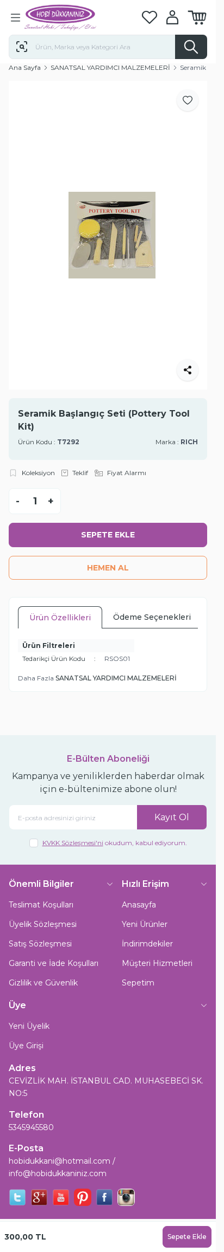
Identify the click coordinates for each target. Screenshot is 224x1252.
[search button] (191, 47)
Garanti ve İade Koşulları (53, 951)
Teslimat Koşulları (41, 893)
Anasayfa (139, 893)
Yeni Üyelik (29, 1014)
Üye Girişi (26, 1034)
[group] (108, 229)
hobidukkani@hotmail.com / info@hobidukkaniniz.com (62, 1155)
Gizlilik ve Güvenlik (43, 971)
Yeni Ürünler (144, 912)
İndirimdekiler (147, 932)
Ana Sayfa (25, 67)
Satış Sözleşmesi (40, 932)
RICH (189, 429)
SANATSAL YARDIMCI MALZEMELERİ (110, 67)
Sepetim (138, 971)
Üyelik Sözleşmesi (43, 912)
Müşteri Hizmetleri (157, 951)
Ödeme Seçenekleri (152, 605)
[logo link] (76, 17)
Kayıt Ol (171, 805)
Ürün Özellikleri (60, 606)
